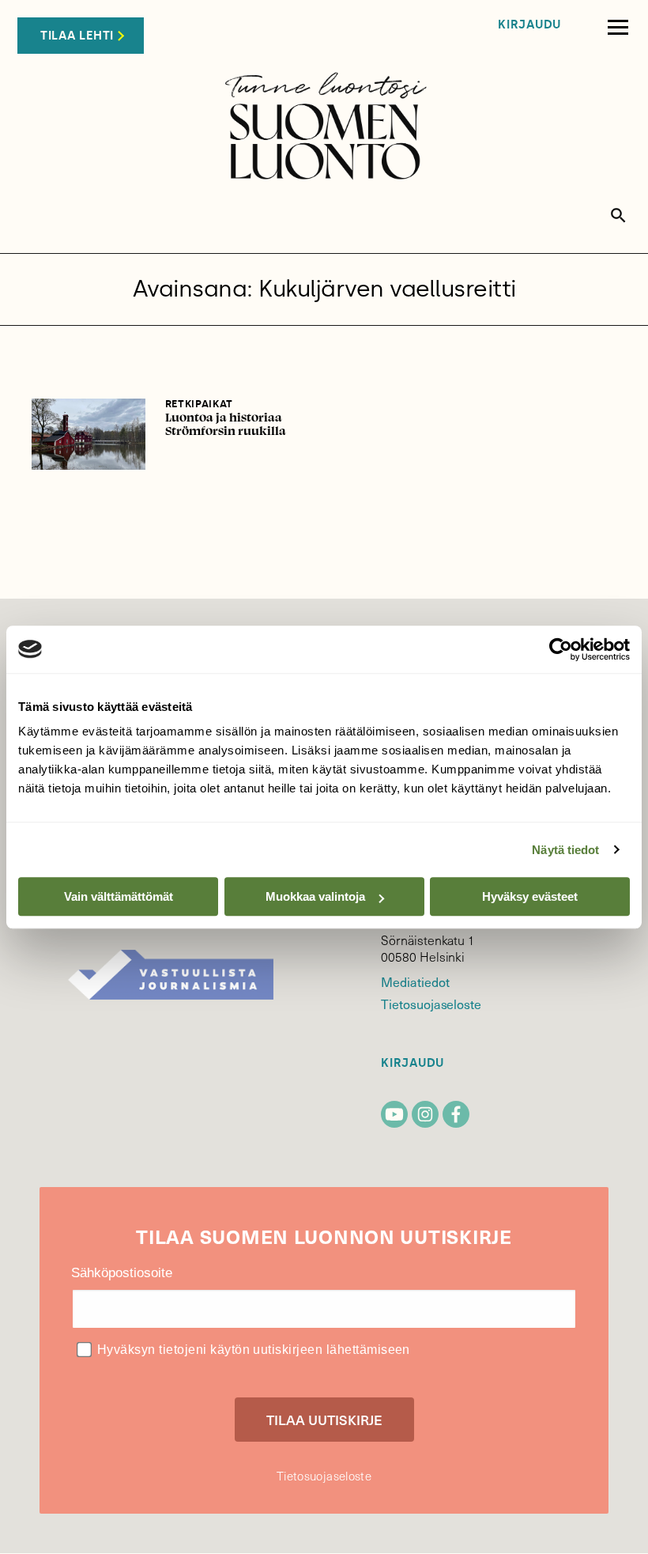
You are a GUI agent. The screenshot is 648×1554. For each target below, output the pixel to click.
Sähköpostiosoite (121, 1272)
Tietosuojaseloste (431, 1003)
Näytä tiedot (565, 849)
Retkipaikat (199, 404)
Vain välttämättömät (118, 896)
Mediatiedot (415, 981)
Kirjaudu (529, 25)
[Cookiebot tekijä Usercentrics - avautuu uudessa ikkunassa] (561, 649)
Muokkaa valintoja (315, 896)
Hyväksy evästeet (530, 896)
